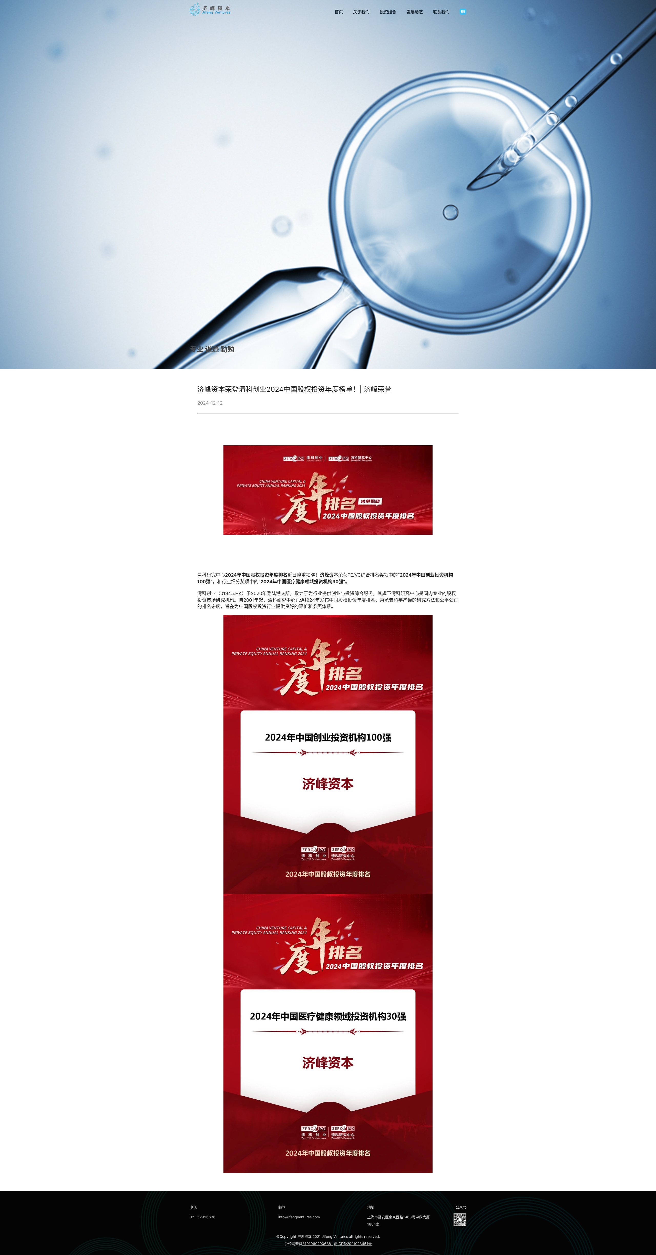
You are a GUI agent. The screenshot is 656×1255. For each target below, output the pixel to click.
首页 (339, 11)
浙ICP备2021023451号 (353, 1243)
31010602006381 (317, 1243)
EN (463, 11)
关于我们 (361, 11)
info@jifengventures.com (299, 1217)
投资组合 (388, 11)
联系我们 (441, 11)
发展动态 (414, 11)
